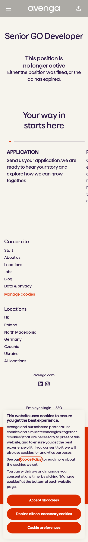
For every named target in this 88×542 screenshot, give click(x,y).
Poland (10, 325)
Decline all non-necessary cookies (44, 514)
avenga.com (44, 375)
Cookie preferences (44, 528)
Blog (8, 279)
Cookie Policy (31, 459)
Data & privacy (18, 286)
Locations (13, 264)
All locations (15, 361)
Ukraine (11, 353)
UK (6, 317)
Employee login (38, 408)
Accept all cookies (44, 500)
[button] (78, 9)
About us (12, 257)
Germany (13, 339)
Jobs (8, 272)
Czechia (11, 346)
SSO (59, 408)
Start (8, 250)
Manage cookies (19, 294)
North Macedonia (20, 332)
